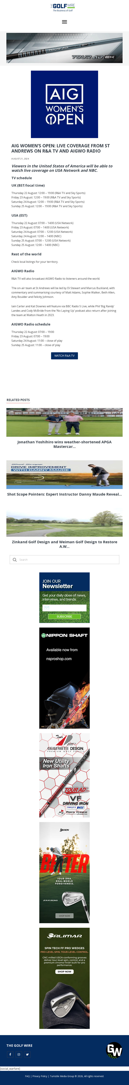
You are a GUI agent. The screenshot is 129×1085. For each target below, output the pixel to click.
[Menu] (64, 22)
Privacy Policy (39, 1076)
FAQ (27, 1076)
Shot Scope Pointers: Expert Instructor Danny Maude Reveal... (64, 494)
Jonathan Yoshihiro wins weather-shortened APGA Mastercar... (64, 444)
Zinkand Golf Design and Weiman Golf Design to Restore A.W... (64, 544)
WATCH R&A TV (64, 355)
